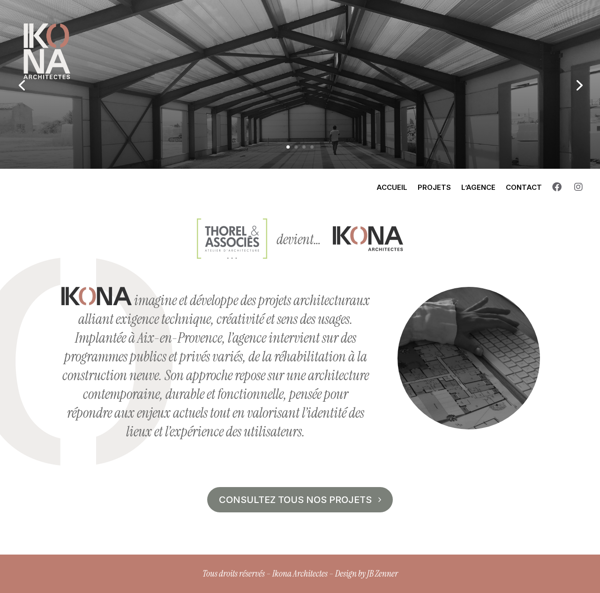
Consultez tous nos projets (295, 499)
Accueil (391, 187)
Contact (524, 187)
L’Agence (478, 187)
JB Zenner (382, 573)
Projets (434, 187)
